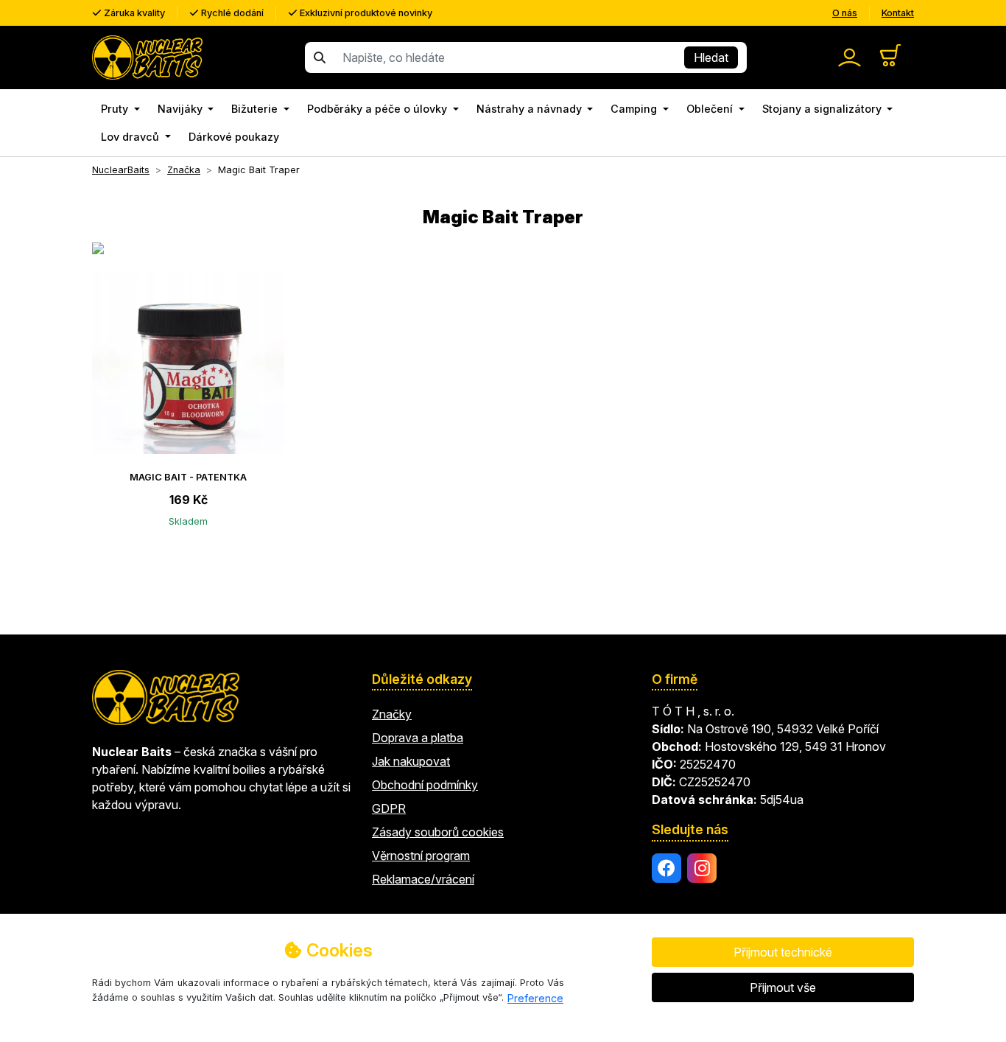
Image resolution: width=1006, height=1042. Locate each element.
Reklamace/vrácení (423, 879)
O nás (844, 12)
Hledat (711, 57)
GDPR (389, 808)
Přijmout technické (783, 952)
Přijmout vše (783, 987)
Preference (535, 998)
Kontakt (898, 12)
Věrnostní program (421, 855)
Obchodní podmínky (425, 784)
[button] (120, 109)
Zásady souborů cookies (438, 832)
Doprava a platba (417, 737)
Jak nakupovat (411, 761)
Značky (392, 714)
